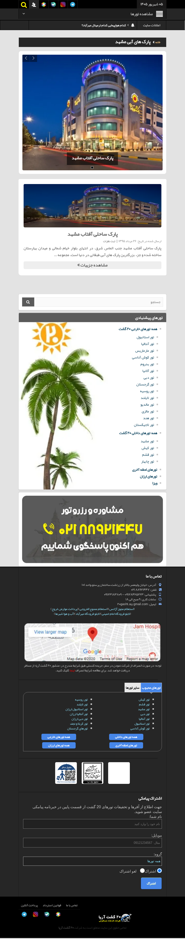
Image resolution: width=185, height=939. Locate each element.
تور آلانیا (148, 370)
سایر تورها (132, 687)
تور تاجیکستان (144, 424)
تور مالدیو (147, 404)
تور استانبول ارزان (77, 709)
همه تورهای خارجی (58, 737)
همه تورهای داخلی (126, 737)
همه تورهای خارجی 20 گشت (138, 328)
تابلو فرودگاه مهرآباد (87, 614)
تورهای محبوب (151, 687)
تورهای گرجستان (77, 728)
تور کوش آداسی (143, 357)
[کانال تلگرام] (9, 916)
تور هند (148, 418)
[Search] (28, 302)
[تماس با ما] (9, 883)
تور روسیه (147, 391)
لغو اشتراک (128, 871)
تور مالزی (148, 411)
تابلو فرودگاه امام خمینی (116, 614)
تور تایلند (147, 397)
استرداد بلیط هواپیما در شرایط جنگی (104, 25)
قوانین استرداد (52, 905)
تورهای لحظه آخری (144, 469)
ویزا (154, 483)
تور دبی (149, 377)
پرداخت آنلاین (29, 905)
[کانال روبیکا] (9, 894)
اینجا (72, 670)
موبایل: (156, 835)
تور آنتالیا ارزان (79, 714)
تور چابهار (147, 461)
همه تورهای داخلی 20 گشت (138, 432)
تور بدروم (147, 364)
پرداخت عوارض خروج (64, 609)
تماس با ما (72, 905)
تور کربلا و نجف (79, 724)
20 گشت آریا (66, 928)
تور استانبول (145, 337)
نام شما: (155, 816)
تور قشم (148, 454)
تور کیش (148, 447)
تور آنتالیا (147, 343)
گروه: (158, 854)
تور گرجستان (145, 384)
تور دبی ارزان (80, 719)
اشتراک (151, 871)
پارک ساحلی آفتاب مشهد (90, 157)
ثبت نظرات (109, 241)
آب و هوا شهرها (64, 614)
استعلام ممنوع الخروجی (93, 609)
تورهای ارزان (148, 476)
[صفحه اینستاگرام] (9, 927)
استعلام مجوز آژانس (121, 609)
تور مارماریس (144, 350)
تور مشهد (147, 441)
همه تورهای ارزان (59, 745)
